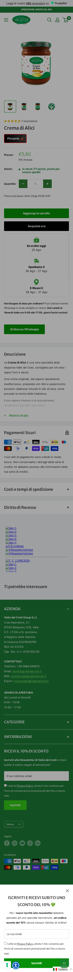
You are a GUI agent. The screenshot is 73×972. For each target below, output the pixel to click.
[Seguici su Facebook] (7, 843)
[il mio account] (57, 20)
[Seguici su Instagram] (14, 843)
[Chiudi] (67, 890)
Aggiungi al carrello (36, 213)
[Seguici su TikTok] (30, 843)
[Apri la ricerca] (49, 20)
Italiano (10, 824)
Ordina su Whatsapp (24, 329)
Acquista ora (36, 226)
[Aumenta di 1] (47, 184)
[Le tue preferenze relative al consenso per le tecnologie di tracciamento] (7, 965)
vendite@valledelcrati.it (27, 671)
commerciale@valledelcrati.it (28, 676)
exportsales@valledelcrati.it (31, 681)
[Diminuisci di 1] (23, 184)
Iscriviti (36, 963)
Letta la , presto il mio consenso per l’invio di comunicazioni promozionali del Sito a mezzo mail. (34, 948)
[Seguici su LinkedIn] (38, 843)
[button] (63, 969)
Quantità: (10, 183)
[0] (65, 19)
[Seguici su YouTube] (22, 843)
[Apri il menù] (6, 20)
